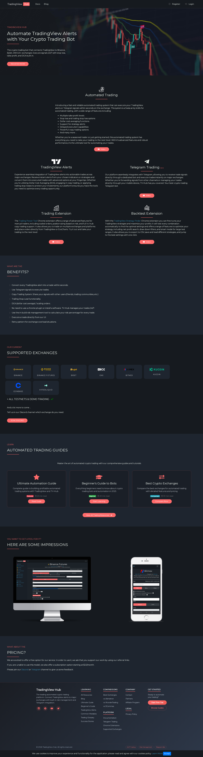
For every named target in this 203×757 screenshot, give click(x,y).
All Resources (86, 695)
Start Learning (99, 501)
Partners (129, 699)
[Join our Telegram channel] (45, 708)
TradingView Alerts (88, 710)
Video (102, 149)
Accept (167, 754)
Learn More (157, 753)
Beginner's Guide (88, 706)
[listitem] (18, 372)
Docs (37, 4)
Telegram (35, 669)
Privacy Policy (131, 714)
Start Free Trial (157, 702)
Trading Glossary (87, 718)
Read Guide (36, 501)
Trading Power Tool (28, 221)
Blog (46, 4)
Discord (24, 669)
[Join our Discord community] (38, 708)
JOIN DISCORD (17, 420)
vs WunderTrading (110, 702)
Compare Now (161, 501)
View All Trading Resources (98, 515)
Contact (129, 695)
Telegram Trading (110, 722)
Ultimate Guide (87, 702)
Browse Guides (157, 708)
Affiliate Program (133, 702)
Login (190, 4)
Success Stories (87, 721)
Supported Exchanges (112, 729)
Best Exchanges (110, 695)
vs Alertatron (108, 699)
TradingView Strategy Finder (127, 221)
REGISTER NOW (18, 64)
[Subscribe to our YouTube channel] (51, 708)
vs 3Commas (108, 706)
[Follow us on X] (58, 708)
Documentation (109, 718)
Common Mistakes (89, 714)
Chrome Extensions (111, 725)
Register (175, 4)
